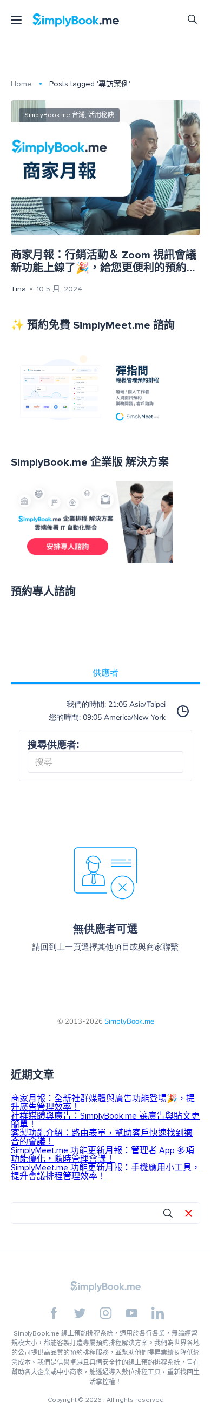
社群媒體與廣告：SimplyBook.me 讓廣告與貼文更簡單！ (105, 1120)
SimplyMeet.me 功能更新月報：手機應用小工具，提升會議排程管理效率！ (105, 1172)
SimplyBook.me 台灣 (54, 115)
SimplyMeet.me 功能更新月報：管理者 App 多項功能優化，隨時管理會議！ (102, 1154)
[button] (188, 1214)
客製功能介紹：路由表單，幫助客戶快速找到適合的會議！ (102, 1137)
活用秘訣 (101, 115)
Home (21, 83)
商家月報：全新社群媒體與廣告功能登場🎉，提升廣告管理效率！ (103, 1103)
